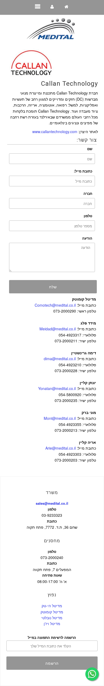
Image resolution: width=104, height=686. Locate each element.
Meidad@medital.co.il (57, 328)
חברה (87, 193)
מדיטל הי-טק (52, 605)
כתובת (52, 521)
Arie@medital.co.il (60, 448)
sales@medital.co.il (52, 503)
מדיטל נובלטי (51, 617)
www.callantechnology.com (54, 131)
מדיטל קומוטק (52, 611)
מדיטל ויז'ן (52, 623)
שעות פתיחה (52, 575)
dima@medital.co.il (60, 358)
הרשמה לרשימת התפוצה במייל (52, 637)
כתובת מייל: (83, 171)
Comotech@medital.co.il (55, 305)
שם (89, 148)
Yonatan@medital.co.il (57, 388)
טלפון (88, 215)
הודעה (87, 238)
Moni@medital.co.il (60, 418)
